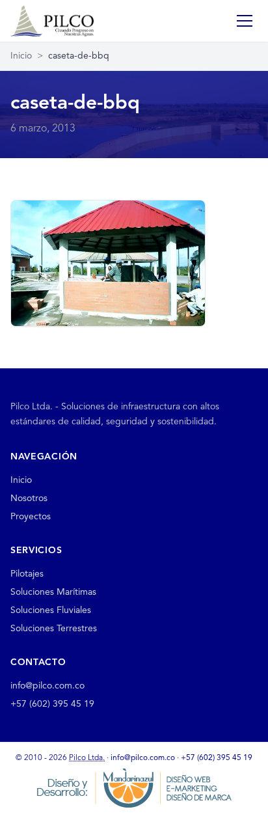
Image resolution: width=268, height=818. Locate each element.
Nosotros (28, 498)
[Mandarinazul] (134, 788)
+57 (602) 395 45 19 (52, 704)
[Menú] (245, 21)
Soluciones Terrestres (53, 628)
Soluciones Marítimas (53, 592)
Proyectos (30, 516)
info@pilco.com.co (47, 685)
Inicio (21, 56)
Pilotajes (27, 574)
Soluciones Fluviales (50, 610)
